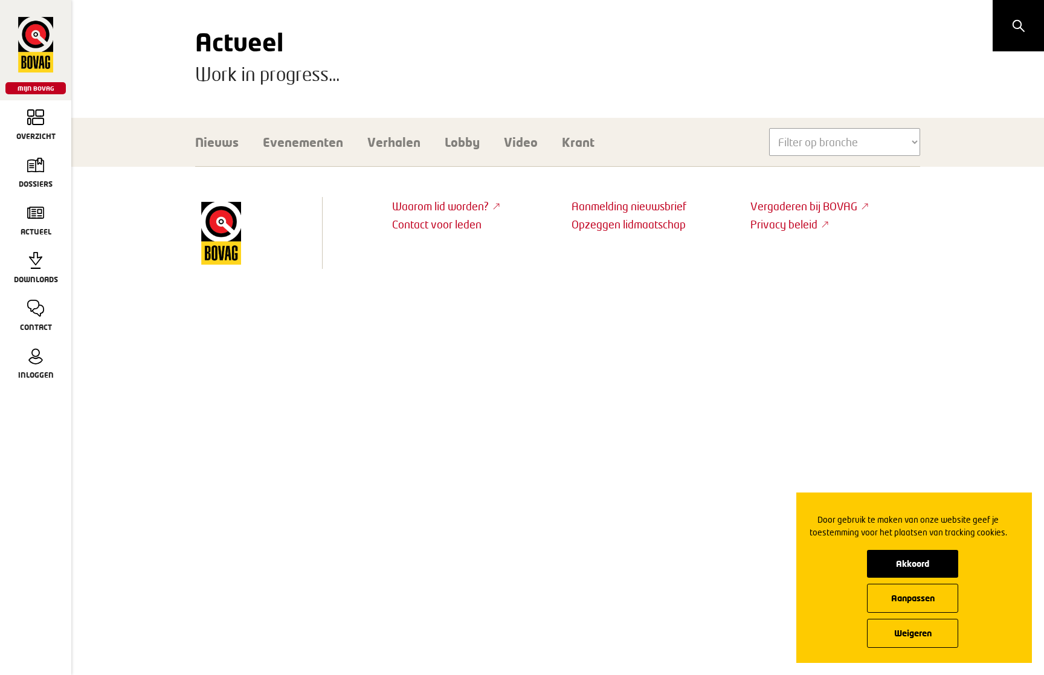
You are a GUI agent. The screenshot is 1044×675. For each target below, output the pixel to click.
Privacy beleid (783, 224)
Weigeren (913, 633)
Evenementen (303, 142)
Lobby (462, 142)
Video (521, 142)
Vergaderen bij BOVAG (803, 206)
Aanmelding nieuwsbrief (629, 206)
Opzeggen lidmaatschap (629, 224)
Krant (578, 142)
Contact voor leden (437, 224)
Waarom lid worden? (440, 206)
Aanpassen (913, 598)
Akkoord (912, 563)
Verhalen (393, 142)
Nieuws (217, 142)
